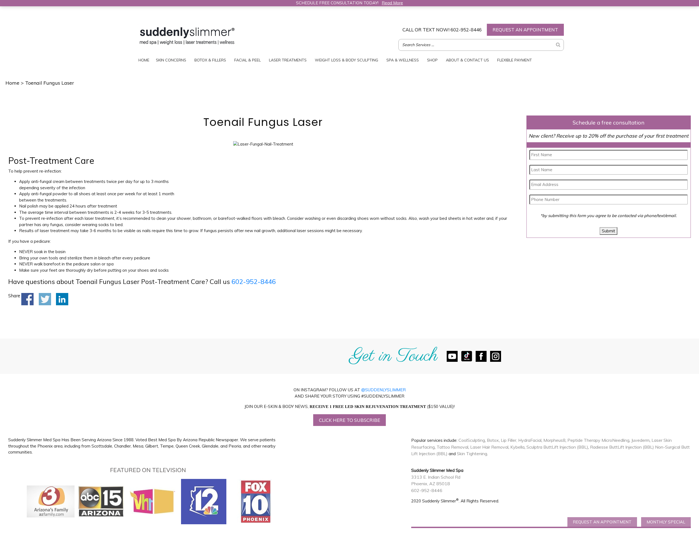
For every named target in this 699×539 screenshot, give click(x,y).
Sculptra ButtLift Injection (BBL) (557, 447)
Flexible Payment (514, 60)
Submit (608, 230)
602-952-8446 (442, 29)
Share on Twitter (45, 299)
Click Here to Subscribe (349, 420)
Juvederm (640, 440)
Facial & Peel (247, 60)
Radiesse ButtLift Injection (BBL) (622, 447)
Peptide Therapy (583, 440)
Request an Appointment (525, 29)
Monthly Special (666, 522)
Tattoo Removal (452, 447)
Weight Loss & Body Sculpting (346, 60)
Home (143, 60)
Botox (493, 440)
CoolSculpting (471, 440)
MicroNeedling (615, 440)
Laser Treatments (288, 60)
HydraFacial (529, 440)
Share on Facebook (27, 299)
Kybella (517, 447)
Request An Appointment (602, 522)
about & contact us (467, 60)
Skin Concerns (171, 60)
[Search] (558, 45)
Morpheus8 (554, 440)
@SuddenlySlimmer (383, 389)
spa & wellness (402, 60)
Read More (392, 2)
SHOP (432, 60)
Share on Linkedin (62, 299)
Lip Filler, (509, 440)
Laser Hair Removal (489, 447)
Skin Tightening (472, 453)
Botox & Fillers (210, 60)
